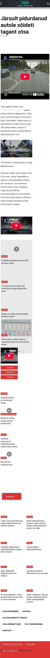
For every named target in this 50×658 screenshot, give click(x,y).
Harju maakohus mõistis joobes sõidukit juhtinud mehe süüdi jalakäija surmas (37, 598)
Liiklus (4, 335)
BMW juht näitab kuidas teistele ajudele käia (7, 420)
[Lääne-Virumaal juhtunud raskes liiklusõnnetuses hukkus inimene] (12, 511)
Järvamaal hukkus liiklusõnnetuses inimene (37, 572)
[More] (22, 47)
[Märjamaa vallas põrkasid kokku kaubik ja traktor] (16, 302)
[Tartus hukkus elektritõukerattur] (38, 537)
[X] (9, 47)
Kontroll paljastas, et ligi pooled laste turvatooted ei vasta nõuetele (11, 597)
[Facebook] (3, 47)
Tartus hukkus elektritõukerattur (34, 548)
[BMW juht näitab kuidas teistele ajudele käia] (9, 410)
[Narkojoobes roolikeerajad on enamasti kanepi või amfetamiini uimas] (16, 327)
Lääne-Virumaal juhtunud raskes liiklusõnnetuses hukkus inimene (12, 523)
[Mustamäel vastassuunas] (9, 454)
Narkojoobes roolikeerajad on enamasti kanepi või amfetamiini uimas (15, 342)
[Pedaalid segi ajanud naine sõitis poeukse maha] (16, 249)
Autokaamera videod (8, 414)
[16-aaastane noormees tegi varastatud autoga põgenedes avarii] (16, 274)
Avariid (4, 256)
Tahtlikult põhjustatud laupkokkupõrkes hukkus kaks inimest (11, 549)
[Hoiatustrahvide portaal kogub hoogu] (9, 390)
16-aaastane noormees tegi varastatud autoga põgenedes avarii (14, 288)
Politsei (4, 393)
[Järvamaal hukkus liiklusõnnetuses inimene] (38, 561)
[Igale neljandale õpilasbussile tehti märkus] (12, 561)
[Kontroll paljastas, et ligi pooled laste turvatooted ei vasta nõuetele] (12, 585)
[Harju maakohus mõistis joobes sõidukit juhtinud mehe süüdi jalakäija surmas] (38, 585)
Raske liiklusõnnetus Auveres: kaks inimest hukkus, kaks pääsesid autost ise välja (36, 524)
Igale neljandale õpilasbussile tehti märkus (9, 573)
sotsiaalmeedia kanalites (12, 110)
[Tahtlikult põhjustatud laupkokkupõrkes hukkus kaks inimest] (9, 431)
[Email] (15, 47)
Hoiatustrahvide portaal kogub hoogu (7, 400)
